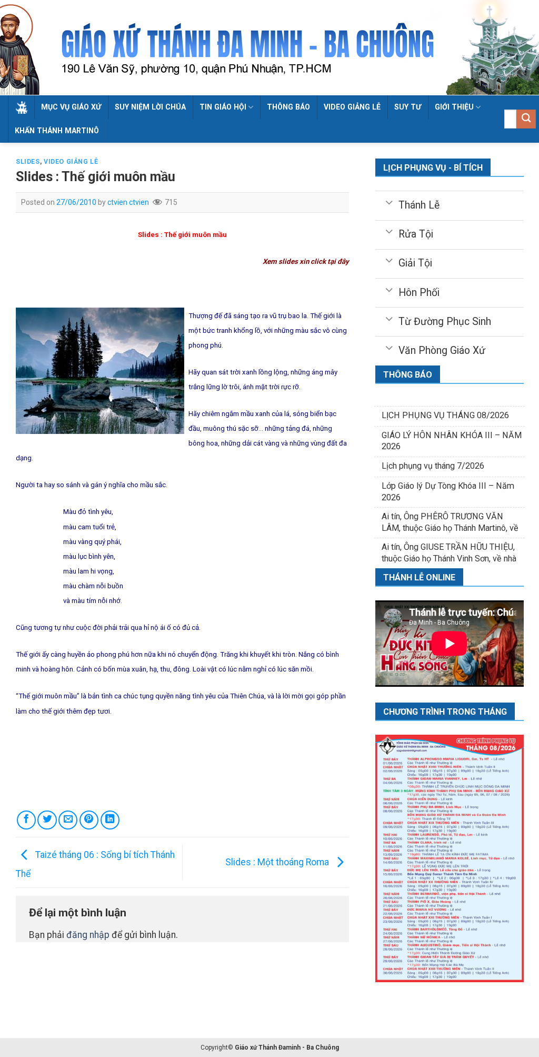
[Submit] (526, 119)
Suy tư (407, 107)
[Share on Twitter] (46, 820)
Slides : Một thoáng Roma (278, 862)
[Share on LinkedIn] (110, 820)
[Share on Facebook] (26, 820)
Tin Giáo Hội (222, 107)
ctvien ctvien (128, 202)
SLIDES (28, 161)
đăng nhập (87, 935)
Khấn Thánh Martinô (57, 130)
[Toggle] (388, 201)
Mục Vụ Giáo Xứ (71, 107)
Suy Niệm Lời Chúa (150, 107)
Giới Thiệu (454, 107)
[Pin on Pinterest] (88, 820)
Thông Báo (288, 107)
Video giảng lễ (352, 107)
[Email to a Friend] (67, 820)
